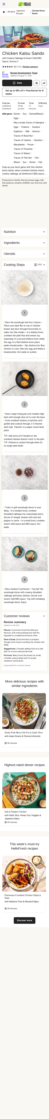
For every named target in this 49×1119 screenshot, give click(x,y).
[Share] (44, 83)
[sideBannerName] (24, 207)
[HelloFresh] (24, 4)
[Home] (3, 12)
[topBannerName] (24, 21)
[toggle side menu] (4, 4)
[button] (24, 243)
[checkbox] (3, 67)
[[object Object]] (36, 83)
